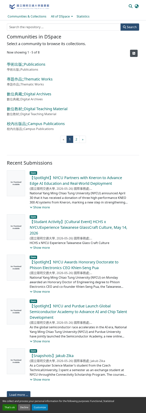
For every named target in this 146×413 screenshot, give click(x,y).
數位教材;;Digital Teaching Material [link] (37, 108)
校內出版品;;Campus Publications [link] (36, 123)
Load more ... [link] (18, 395)
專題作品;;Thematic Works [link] (30, 79)
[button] (29, 6)
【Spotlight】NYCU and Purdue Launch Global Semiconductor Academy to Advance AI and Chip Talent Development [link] (78, 311)
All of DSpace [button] (60, 16)
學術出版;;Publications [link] (26, 64)
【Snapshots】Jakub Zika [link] (52, 355)
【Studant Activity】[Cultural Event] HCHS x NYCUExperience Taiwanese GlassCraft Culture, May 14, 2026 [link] (78, 227)
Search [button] (131, 27)
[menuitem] (61, 16)
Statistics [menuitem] (83, 16)
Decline (24, 407)
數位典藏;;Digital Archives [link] (29, 93)
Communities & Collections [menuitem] (27, 16)
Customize (40, 407)
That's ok (10, 407)
